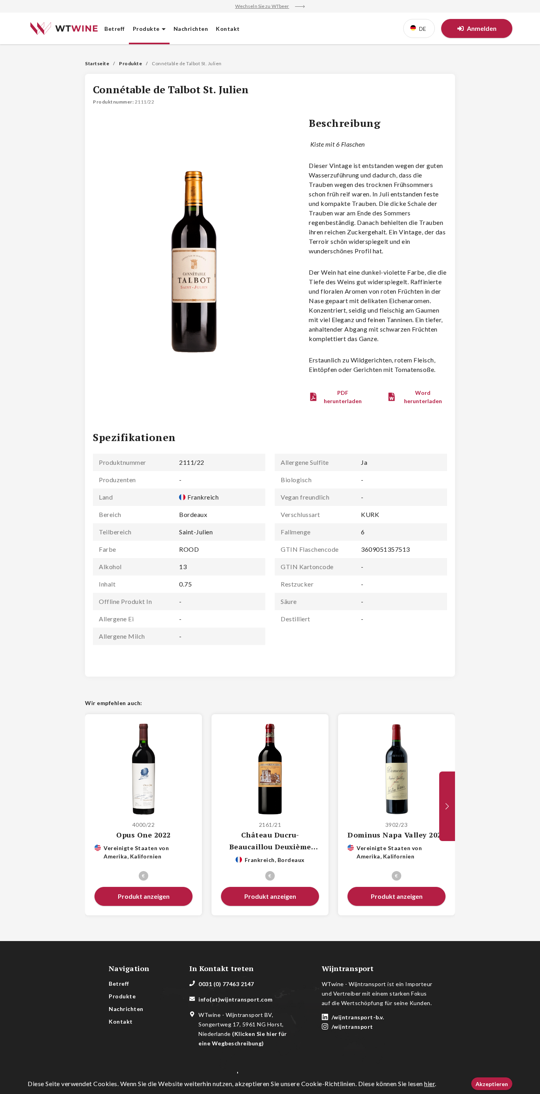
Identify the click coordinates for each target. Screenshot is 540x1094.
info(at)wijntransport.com (235, 999)
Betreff (114, 28)
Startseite (97, 63)
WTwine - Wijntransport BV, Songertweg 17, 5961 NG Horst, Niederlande (242, 1029)
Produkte (130, 63)
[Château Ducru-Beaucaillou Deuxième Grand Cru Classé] (270, 769)
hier (429, 1083)
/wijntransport (352, 1026)
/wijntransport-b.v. (358, 1017)
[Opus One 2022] (143, 769)
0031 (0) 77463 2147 (226, 984)
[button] (337, 396)
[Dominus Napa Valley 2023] (396, 769)
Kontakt (228, 28)
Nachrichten (191, 28)
